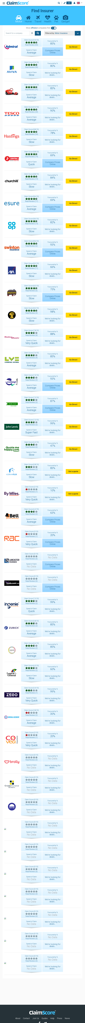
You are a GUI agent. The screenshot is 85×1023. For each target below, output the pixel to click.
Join (69, 3)
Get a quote (73, 471)
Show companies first (38, 28)
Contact (26, 1018)
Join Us (35, 1018)
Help (52, 1018)
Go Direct (73, 47)
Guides (45, 1018)
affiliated (34, 28)
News (67, 1018)
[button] (79, 3)
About (17, 1018)
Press (59, 1018)
